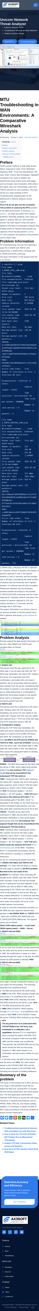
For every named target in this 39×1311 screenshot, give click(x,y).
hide (13, 142)
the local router (13, 1011)
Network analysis (31, 137)
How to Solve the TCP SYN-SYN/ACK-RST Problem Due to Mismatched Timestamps (20, 1137)
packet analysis (28, 615)
